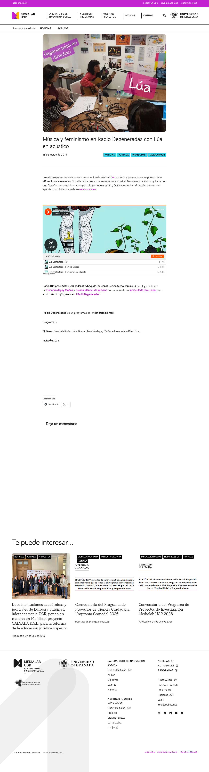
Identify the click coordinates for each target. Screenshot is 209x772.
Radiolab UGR (150, 3)
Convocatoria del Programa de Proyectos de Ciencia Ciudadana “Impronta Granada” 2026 (102, 609)
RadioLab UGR (157, 155)
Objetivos (113, 679)
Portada (124, 155)
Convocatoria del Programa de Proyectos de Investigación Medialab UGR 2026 (164, 609)
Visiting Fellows (116, 717)
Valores (112, 684)
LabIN (161, 699)
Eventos (63, 28)
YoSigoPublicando (167, 704)
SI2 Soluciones (57, 753)
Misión (111, 674)
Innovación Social (151, 557)
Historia (112, 689)
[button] (164, 15)
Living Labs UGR (169, 3)
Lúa (111, 177)
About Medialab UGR (119, 707)
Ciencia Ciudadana (88, 557)
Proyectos (138, 155)
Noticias (45, 28)
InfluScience (164, 689)
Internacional (20, 3)
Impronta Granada (111, 557)
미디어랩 (113, 727)
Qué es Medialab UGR (120, 670)
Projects (112, 712)
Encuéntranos (189, 3)
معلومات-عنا (115, 722)
